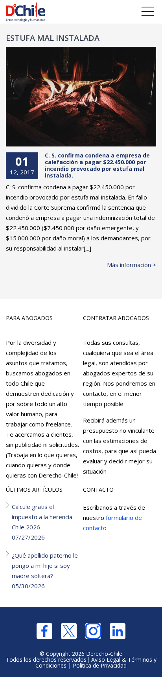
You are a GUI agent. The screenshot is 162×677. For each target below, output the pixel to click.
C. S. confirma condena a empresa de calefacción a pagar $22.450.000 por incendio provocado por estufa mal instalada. (97, 165)
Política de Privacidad (100, 665)
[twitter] (69, 631)
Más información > (131, 265)
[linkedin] (117, 631)
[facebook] (44, 631)
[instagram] (93, 631)
